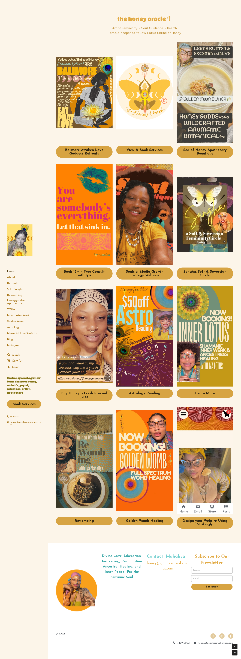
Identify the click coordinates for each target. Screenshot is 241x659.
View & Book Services (144, 150)
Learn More (205, 393)
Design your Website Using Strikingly (204, 522)
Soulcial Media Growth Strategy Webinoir (144, 273)
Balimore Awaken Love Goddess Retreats (84, 151)
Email (196, 578)
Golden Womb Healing (144, 521)
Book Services (24, 404)
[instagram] (213, 636)
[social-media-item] (222, 636)
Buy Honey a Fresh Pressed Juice (84, 395)
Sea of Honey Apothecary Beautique (205, 151)
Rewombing (84, 521)
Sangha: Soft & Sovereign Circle (204, 273)
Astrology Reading (144, 393)
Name (196, 570)
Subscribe (212, 587)
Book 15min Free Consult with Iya (84, 273)
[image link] (84, 92)
